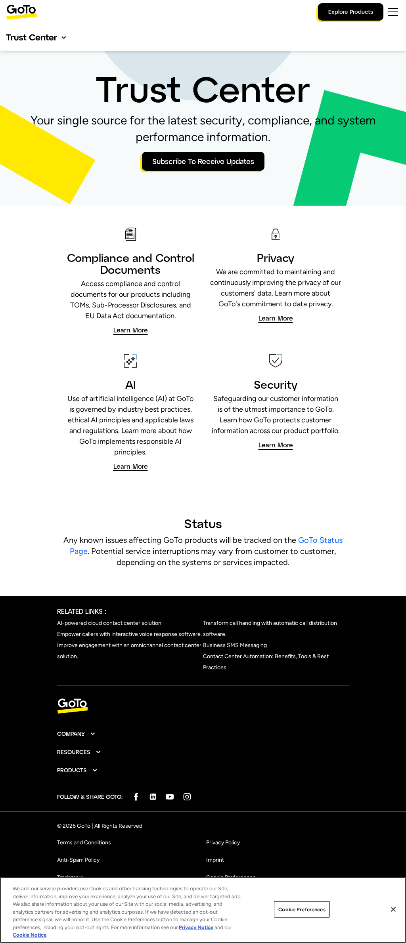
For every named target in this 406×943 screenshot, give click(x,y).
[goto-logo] (203, 706)
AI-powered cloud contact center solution (109, 623)
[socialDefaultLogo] (135, 796)
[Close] (393, 909)
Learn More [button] (130, 330)
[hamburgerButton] (393, 12)
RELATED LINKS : (81, 611)
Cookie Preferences (301, 909)
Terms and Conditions (84, 842)
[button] (76, 733)
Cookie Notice (29, 935)
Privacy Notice (196, 927)
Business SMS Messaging (235, 645)
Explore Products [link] (350, 11)
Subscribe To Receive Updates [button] (203, 161)
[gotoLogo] (21, 12)
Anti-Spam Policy (78, 860)
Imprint (215, 860)
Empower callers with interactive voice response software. (129, 634)
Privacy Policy (223, 842)
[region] (203, 910)
